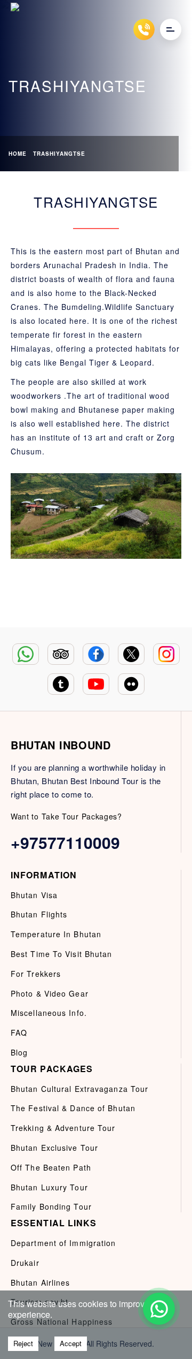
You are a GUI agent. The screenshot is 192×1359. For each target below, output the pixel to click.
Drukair (25, 1262)
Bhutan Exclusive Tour (54, 1147)
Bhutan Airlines (40, 1282)
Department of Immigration (63, 1242)
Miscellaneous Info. (49, 1012)
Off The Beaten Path (51, 1167)
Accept (71, 1343)
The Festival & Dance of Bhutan (73, 1108)
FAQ (19, 1032)
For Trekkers (36, 973)
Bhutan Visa (34, 895)
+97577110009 (65, 842)
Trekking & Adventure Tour (63, 1127)
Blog (19, 1052)
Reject (23, 1343)
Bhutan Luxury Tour (49, 1187)
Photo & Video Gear (50, 993)
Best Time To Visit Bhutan (62, 953)
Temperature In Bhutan (56, 934)
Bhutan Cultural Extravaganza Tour (79, 1088)
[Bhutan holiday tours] (21, 29)
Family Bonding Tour (51, 1206)
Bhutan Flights (39, 914)
